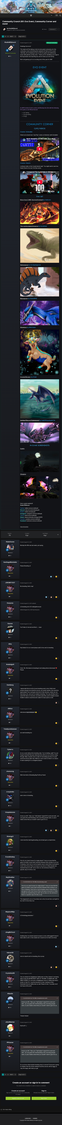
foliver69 (10, 952)
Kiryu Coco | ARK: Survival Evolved (31, 200)
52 (10, 637)
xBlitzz (10, 708)
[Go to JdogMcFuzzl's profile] (10, 938)
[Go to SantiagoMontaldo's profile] (10, 568)
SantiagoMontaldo (10, 562)
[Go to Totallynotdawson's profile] (10, 734)
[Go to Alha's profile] (10, 649)
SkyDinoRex (10, 877)
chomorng (10, 771)
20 (10, 617)
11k (10, 56)
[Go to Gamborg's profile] (10, 690)
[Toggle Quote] (22, 881)
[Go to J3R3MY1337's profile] (10, 588)
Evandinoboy (10, 857)
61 (10, 946)
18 (10, 891)
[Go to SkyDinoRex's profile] (10, 883)
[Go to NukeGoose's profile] (10, 547)
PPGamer (10, 1042)
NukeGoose (10, 542)
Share (45, 29)
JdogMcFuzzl (10, 932)
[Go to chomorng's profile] (10, 777)
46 (10, 987)
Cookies (35, 1118)
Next (11, 36)
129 (10, 763)
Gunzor (10, 623)
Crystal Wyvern (25, 377)
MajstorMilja (10, 912)
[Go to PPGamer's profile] (10, 1048)
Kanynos (10, 603)
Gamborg (10, 685)
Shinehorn (23, 327)
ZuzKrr (22, 448)
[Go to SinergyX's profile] (10, 842)
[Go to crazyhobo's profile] (10, 797)
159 (10, 1007)
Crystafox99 (10, 973)
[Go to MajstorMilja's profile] (10, 917)
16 (10, 658)
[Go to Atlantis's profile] (10, 999)
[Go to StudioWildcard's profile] (4, 29)
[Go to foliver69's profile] (10, 958)
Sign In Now (44, 1098)
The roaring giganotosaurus (29, 226)
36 (10, 966)
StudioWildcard (13, 28)
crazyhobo (10, 792)
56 (10, 698)
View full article (24, 526)
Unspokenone (10, 812)
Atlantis (10, 993)
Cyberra (10, 749)
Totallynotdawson (10, 729)
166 (10, 805)
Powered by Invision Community (31, 1121)
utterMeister (10, 1022)
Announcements (20, 30)
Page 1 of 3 (22, 36)
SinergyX (10, 836)
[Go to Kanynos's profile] (10, 608)
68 (10, 555)
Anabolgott (10, 664)
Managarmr (24, 298)
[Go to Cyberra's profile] (10, 755)
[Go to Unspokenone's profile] (10, 818)
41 (10, 850)
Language (28, 1118)
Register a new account (18, 1098)
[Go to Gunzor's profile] (10, 629)
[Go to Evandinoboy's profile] (10, 862)
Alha (10, 644)
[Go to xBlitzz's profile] (10, 714)
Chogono (23, 474)
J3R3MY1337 (10, 582)
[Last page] (15, 36)
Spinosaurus (24, 265)
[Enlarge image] (39, 67)
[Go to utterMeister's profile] (10, 1027)
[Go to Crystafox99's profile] (10, 979)
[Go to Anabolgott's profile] (10, 670)
